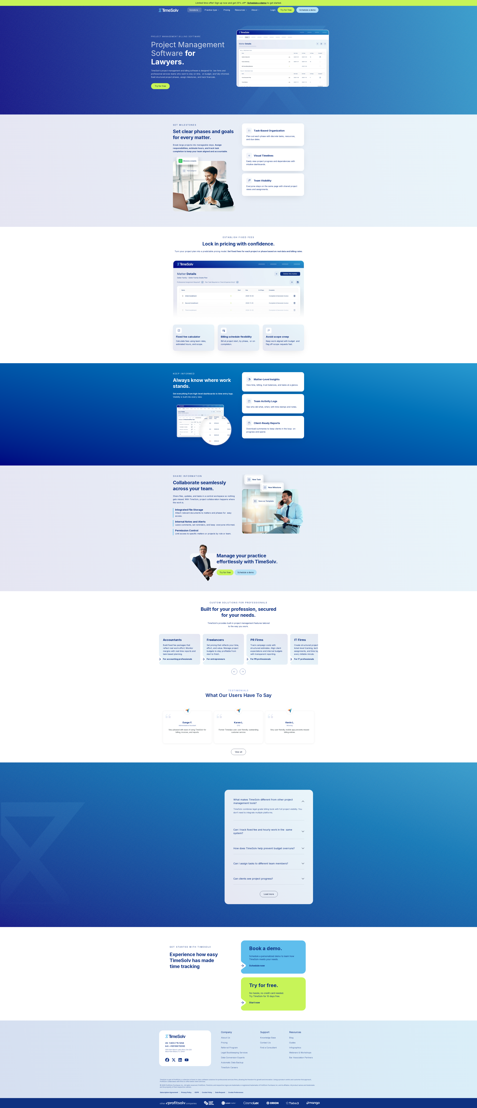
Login (273, 10)
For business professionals (263, 659)
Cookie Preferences (235, 1092)
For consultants (302, 659)
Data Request (220, 1092)
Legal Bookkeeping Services (234, 1052)
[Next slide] (243, 672)
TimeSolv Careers (229, 1067)
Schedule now (257, 965)
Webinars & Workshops (300, 1052)
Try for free (160, 86)
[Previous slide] (234, 672)
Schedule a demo (256, 3)
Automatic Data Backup (232, 1062)
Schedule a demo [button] (307, 10)
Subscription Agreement (169, 1092)
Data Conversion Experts (233, 1057)
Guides (292, 1042)
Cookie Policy (207, 1092)
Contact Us (265, 1042)
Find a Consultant (268, 1047)
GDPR (197, 1092)
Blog (291, 1037)
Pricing (226, 10)
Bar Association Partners (301, 1057)
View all (238, 752)
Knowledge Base (268, 1037)
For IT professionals (216, 659)
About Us (225, 1037)
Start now (254, 1002)
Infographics (295, 1047)
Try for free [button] (286, 10)
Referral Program (229, 1047)
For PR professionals (173, 659)
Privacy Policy (186, 1092)
